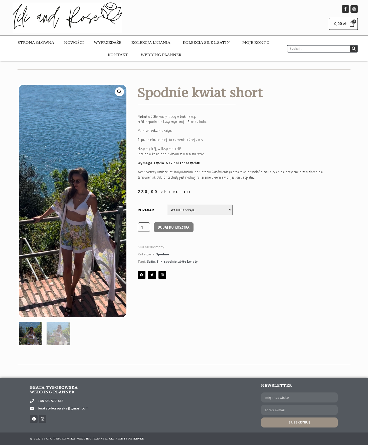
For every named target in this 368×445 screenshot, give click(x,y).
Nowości (74, 42)
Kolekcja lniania (150, 42)
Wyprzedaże (107, 42)
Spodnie (162, 254)
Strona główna (36, 42)
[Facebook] (34, 419)
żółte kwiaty (188, 261)
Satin (151, 261)
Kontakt (118, 54)
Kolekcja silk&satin (206, 42)
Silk (159, 261)
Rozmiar (146, 210)
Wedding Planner (161, 54)
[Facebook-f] (345, 9)
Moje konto (256, 42)
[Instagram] (354, 9)
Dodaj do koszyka (174, 227)
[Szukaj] (353, 49)
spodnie (170, 261)
